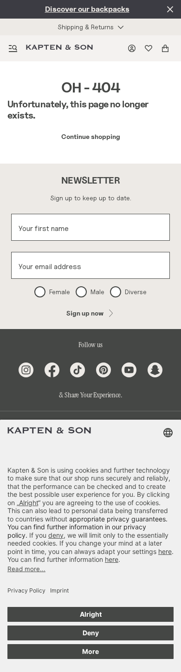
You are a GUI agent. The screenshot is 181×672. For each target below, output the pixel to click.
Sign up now (84, 313)
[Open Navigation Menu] (13, 48)
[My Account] (133, 48)
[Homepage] (61, 48)
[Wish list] (150, 48)
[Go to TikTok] (77, 370)
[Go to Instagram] (26, 370)
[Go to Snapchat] (155, 370)
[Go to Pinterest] (103, 370)
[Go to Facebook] (52, 370)
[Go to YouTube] (129, 370)
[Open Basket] (167, 48)
